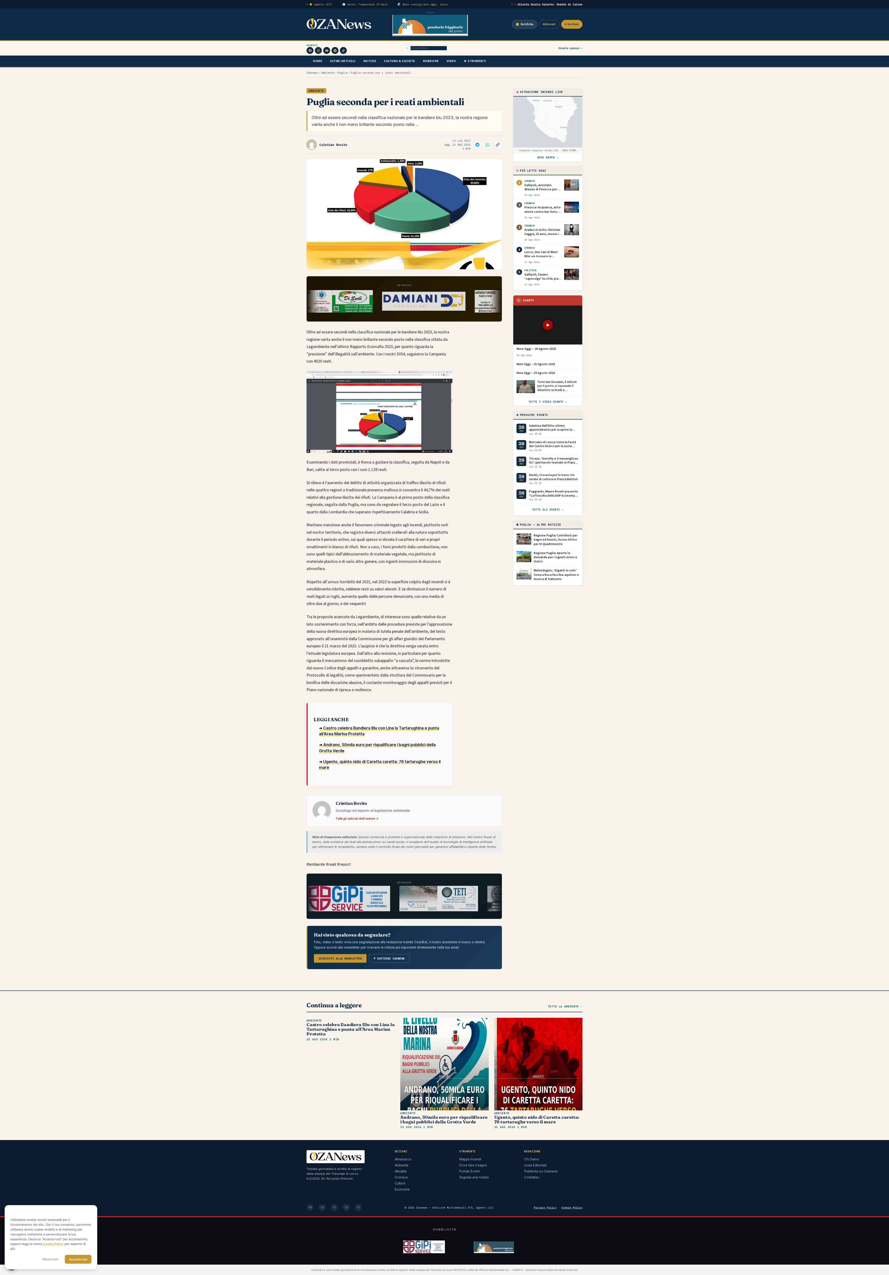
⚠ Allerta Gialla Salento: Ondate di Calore (548, 4)
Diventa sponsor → (570, 48)
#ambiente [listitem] (316, 864)
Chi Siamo (531, 1159)
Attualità (401, 1171)
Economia (402, 1189)
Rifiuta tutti (50, 1259)
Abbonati (549, 24)
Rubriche (431, 61)
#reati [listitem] (331, 864)
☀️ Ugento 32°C (320, 4)
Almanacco (403, 1159)
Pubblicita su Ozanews (541, 1171)
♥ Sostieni (572, 24)
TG (346, 1207)
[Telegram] (335, 50)
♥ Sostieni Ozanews (389, 958)
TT (358, 1207)
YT (334, 1207)
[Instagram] (318, 50)
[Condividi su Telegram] (477, 145)
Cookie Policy (571, 1207)
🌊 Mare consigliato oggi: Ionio (423, 4)
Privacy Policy (545, 1207)
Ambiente (327, 72)
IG (322, 1207)
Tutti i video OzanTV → (548, 401)
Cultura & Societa (399, 61)
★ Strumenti (475, 61)
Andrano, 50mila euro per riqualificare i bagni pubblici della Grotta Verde (444, 1120)
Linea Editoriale (535, 1165)
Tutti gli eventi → (547, 509)
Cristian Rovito (333, 145)
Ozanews (312, 72)
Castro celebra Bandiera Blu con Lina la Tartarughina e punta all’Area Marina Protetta (351, 1029)
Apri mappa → (547, 157)
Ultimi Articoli (343, 61)
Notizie (369, 61)
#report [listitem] (344, 864)
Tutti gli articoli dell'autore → (357, 818)
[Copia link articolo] (498, 145)
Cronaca (401, 1177)
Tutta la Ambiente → (565, 1006)
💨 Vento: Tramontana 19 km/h (365, 4)
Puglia (342, 72)
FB (310, 1207)
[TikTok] (343, 50)
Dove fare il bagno (473, 1165)
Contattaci (531, 1177)
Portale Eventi (469, 1171)
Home (317, 61)
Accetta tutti (78, 1259)
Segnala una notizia (474, 1177)
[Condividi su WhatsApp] (487, 145)
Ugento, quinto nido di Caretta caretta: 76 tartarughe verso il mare (536, 1120)
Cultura (400, 1183)
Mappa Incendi (470, 1159)
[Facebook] (310, 50)
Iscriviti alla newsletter (340, 958)
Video (451, 61)
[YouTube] (326, 50)
